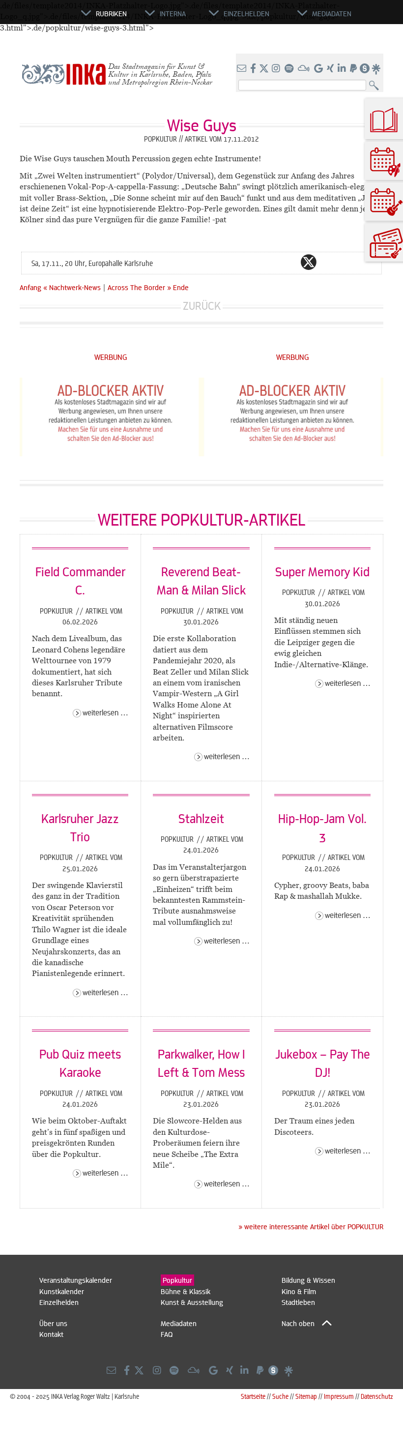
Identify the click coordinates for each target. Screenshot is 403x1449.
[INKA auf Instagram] (277, 68)
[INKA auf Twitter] (264, 68)
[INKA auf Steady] (365, 68)
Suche (280, 1396)
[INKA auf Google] (319, 68)
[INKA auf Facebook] (254, 68)
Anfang (30, 287)
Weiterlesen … (105, 712)
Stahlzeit (201, 818)
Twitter (309, 262)
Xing (367, 262)
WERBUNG (110, 356)
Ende (181, 287)
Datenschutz (377, 1396)
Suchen (376, 86)
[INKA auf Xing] (331, 68)
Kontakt (51, 1334)
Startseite (253, 1396)
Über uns (53, 1323)
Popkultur (57, 610)
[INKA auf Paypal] (354, 68)
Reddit (328, 262)
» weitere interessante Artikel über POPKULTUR (310, 1226)
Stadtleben (298, 1302)
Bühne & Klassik (185, 1291)
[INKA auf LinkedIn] (343, 68)
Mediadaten (179, 1323)
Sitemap (306, 1396)
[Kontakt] (242, 68)
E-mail (250, 262)
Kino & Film (299, 1291)
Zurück (202, 305)
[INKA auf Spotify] (290, 68)
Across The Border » (139, 287)
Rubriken (111, 13)
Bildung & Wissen (308, 1279)
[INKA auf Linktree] (376, 68)
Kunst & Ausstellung (192, 1302)
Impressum (339, 1396)
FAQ (167, 1334)
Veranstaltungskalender (75, 1279)
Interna (173, 13)
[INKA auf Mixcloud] (305, 68)
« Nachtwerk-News (73, 287)
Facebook (289, 262)
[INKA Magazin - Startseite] (37, 17)
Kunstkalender (61, 1291)
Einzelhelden (59, 1302)
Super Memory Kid (322, 571)
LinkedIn (348, 262)
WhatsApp (269, 262)
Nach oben (298, 1323)
